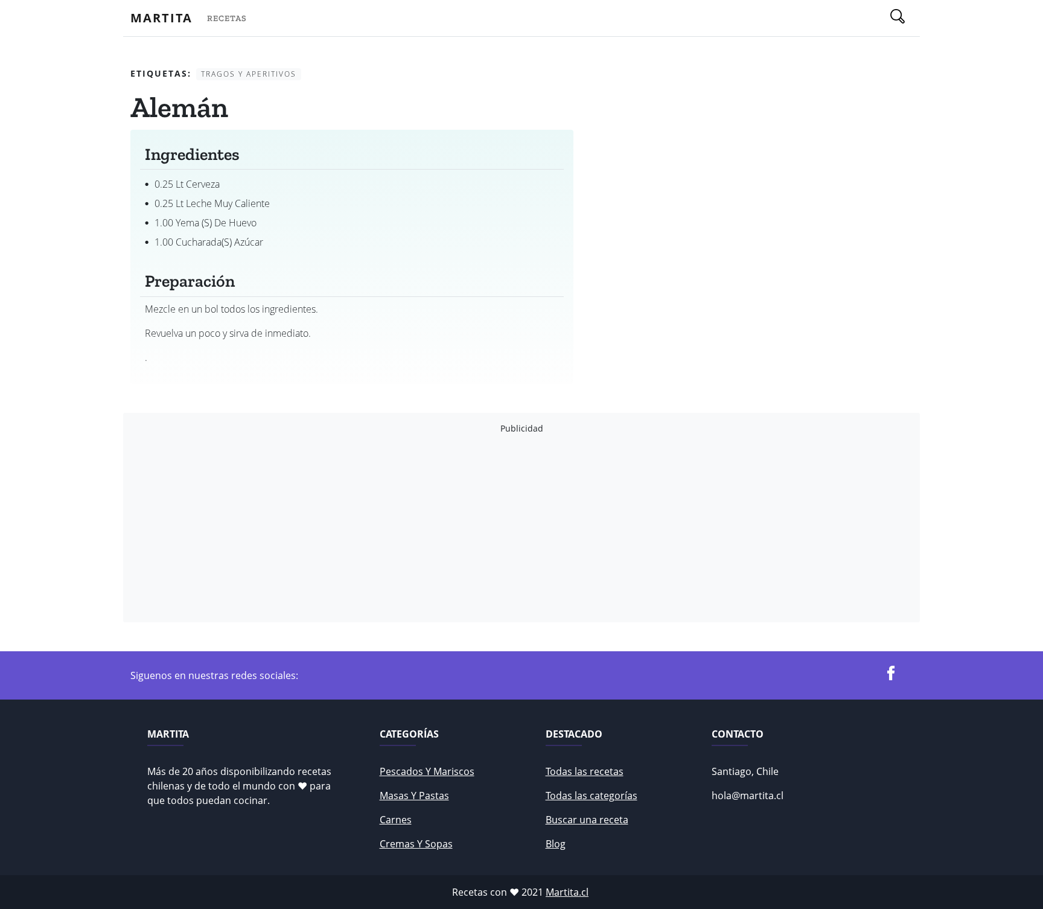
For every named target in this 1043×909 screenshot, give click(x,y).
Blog (556, 843)
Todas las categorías (591, 795)
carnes (396, 819)
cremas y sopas (416, 843)
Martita (161, 18)
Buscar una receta (587, 819)
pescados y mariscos (427, 771)
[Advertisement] (492, 528)
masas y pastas (414, 795)
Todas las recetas (585, 771)
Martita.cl (567, 892)
